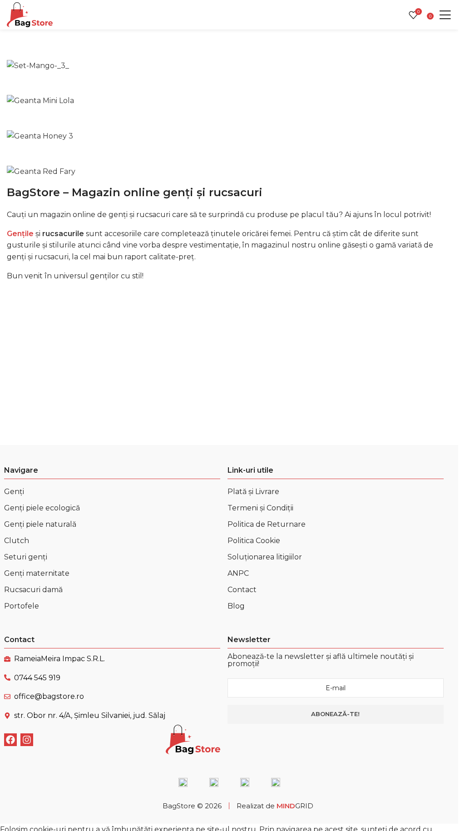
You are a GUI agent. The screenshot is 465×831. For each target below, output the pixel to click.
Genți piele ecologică (42, 508)
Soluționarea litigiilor (265, 557)
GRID (295, 805)
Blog (236, 606)
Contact (242, 589)
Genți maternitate (36, 573)
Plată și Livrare (253, 491)
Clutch (16, 540)
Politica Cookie (254, 540)
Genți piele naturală (40, 524)
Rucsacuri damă (33, 589)
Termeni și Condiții (260, 508)
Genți (14, 491)
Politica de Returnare (267, 524)
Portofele (21, 606)
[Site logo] (30, 14)
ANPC (238, 573)
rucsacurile (63, 233)
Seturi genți (25, 557)
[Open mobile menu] (445, 15)
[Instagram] (26, 739)
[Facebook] (10, 739)
